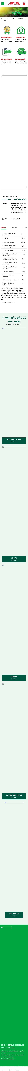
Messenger (17, 1070)
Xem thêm (13, 441)
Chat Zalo (10, 1070)
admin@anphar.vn (10, 1059)
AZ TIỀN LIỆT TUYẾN (14, 795)
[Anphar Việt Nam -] (14, 3)
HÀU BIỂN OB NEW (14, 439)
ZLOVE (14, 558)
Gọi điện (3, 1070)
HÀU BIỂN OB (14, 913)
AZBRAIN (14, 676)
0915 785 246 (9, 1057)
